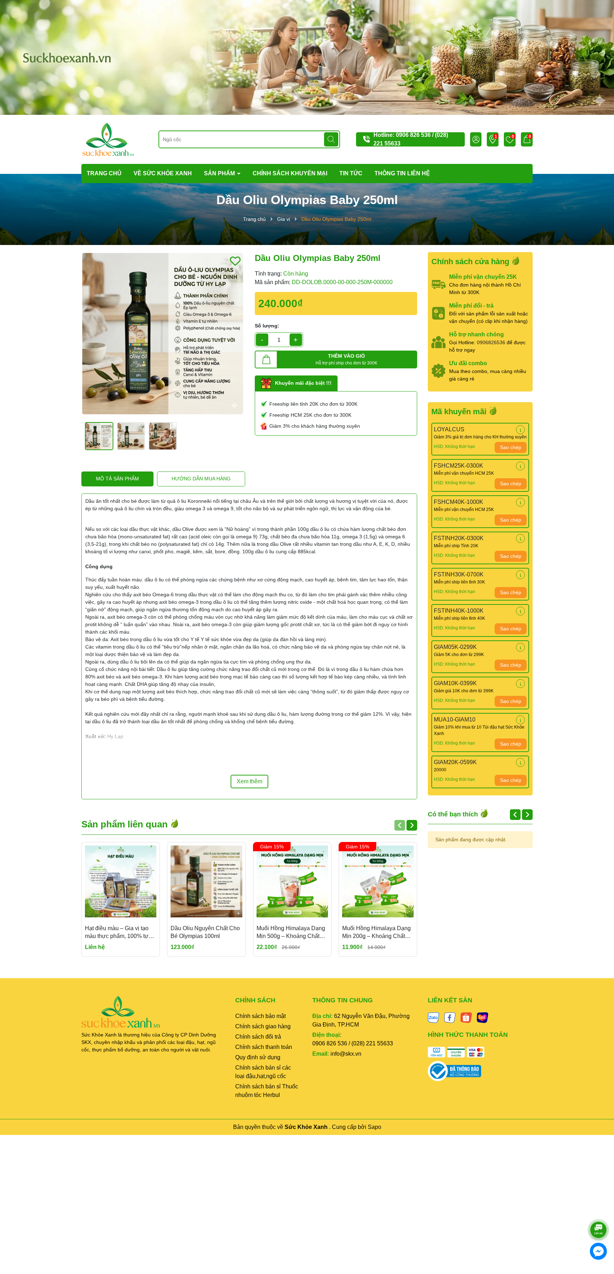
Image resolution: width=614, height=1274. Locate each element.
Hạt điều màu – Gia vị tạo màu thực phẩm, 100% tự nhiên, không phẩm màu (117, 932)
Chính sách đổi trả (258, 1037)
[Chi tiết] (520, 429)
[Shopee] (466, 1017)
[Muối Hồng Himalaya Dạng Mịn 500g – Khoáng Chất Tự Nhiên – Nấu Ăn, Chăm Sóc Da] (292, 881)
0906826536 (491, 342)
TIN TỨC (350, 173)
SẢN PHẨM (220, 173)
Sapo (374, 1127)
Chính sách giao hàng (263, 1026)
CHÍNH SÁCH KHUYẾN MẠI (290, 173)
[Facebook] (450, 1017)
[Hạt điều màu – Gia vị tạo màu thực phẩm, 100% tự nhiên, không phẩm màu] (120, 881)
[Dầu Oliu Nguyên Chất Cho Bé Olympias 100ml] (206, 881)
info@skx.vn (345, 1054)
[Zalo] (433, 1017)
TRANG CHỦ (104, 173)
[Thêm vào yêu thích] (235, 261)
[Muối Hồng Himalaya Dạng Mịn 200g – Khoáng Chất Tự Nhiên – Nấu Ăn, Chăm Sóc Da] (378, 881)
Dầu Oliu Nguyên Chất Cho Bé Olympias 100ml (205, 932)
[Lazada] (482, 1017)
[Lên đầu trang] (599, 1210)
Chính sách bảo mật (260, 1016)
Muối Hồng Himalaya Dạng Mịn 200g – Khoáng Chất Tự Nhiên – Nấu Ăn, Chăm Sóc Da (376, 932)
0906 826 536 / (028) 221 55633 (352, 1043)
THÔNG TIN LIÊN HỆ (402, 173)
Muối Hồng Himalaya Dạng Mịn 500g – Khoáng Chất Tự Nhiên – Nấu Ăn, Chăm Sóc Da (291, 932)
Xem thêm (249, 781)
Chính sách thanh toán (263, 1047)
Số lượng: (267, 326)
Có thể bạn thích (454, 814)
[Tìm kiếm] (331, 139)
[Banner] (307, 57)
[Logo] (108, 139)
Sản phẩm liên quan (125, 824)
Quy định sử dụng (257, 1057)
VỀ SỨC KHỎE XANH (163, 173)
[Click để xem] (162, 333)
